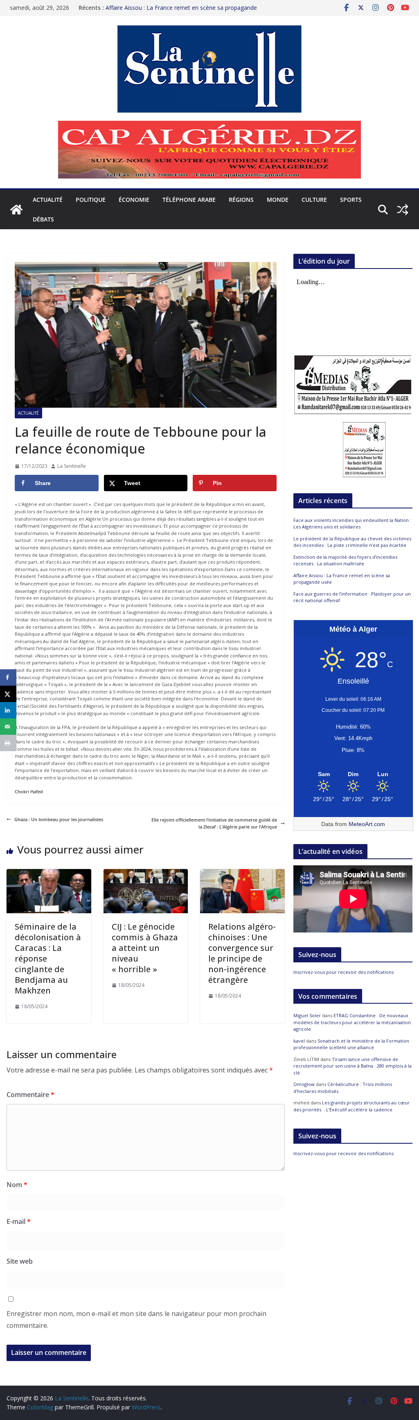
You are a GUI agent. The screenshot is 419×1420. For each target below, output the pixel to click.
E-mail (19, 1221)
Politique (91, 199)
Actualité (48, 199)
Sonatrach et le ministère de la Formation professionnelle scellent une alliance (351, 1044)
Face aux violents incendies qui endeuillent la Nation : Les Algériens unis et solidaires (352, 523)
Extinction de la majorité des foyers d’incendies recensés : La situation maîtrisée (345, 560)
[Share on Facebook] (8, 677)
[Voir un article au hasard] (402, 209)
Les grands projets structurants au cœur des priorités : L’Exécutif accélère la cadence (351, 1106)
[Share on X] (8, 694)
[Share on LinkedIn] (8, 710)
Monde (277, 199)
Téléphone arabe (189, 199)
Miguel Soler (307, 1015)
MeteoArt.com (367, 824)
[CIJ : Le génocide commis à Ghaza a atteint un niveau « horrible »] (146, 872)
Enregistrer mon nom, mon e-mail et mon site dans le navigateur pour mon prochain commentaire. (136, 1319)
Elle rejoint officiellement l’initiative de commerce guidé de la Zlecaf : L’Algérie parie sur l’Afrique (214, 823)
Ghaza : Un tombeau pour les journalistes (58, 819)
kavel (299, 1041)
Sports (351, 199)
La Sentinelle (71, 466)
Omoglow (304, 1084)
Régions (241, 199)
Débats (43, 219)
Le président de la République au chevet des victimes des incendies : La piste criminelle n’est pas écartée (352, 542)
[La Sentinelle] (16, 209)
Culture (314, 199)
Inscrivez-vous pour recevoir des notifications (343, 972)
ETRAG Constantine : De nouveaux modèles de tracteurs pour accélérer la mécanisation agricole (352, 1022)
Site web (20, 1261)
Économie (134, 199)
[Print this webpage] (8, 743)
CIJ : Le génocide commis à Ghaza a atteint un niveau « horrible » (145, 948)
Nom (17, 1184)
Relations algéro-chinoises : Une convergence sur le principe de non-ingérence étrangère (242, 953)
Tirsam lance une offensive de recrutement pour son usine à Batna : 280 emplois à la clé (352, 1066)
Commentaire (30, 1094)
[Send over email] (8, 726)
